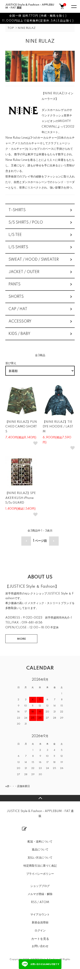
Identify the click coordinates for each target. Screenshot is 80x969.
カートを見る (40, 938)
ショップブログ (40, 886)
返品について (40, 849)
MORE (21, 639)
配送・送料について (40, 841)
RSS (34, 902)
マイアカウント (40, 914)
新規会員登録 (40, 922)
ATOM (44, 902)
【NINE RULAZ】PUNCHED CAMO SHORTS (21, 426)
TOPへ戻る (40, 798)
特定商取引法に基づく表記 (40, 865)
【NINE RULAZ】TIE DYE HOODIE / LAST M (58, 426)
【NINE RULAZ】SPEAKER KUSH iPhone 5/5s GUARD (20, 498)
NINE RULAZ (27, 28)
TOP (10, 28)
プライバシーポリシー (40, 873)
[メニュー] (73, 6)
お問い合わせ (40, 946)
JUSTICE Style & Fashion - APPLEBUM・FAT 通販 (29, 6)
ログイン (40, 930)
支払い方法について (40, 857)
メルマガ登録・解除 (40, 894)
